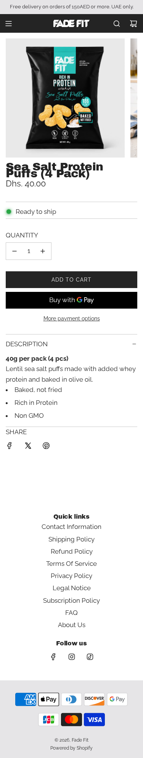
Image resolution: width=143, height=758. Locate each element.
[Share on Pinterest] (46, 447)
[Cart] (133, 23)
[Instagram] (71, 656)
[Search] (116, 23)
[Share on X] (27, 447)
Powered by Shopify (71, 748)
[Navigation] (8, 23)
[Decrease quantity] (14, 251)
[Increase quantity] (42, 251)
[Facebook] (53, 656)
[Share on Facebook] (9, 447)
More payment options (71, 318)
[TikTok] (90, 656)
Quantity (22, 235)
